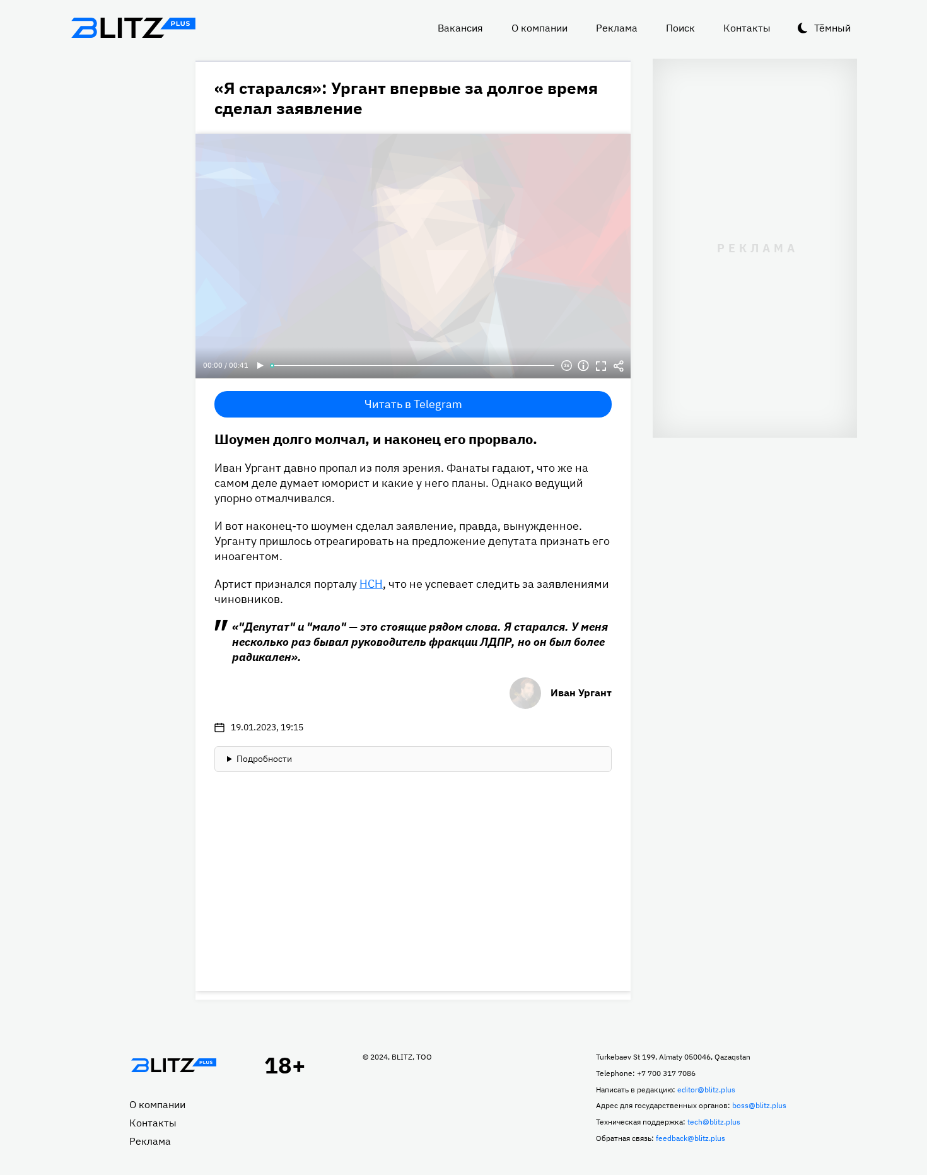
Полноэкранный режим (601, 366)
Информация (583, 366)
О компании (539, 27)
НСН (371, 583)
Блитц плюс (133, 28)
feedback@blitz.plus (690, 1138)
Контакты (747, 27)
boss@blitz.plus (759, 1105)
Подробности (264, 758)
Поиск (680, 27)
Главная (173, 1065)
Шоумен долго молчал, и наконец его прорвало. (375, 439)
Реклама (617, 27)
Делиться (618, 366)
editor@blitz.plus (706, 1089)
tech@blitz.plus (713, 1121)
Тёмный (832, 27)
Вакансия (460, 27)
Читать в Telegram (413, 404)
